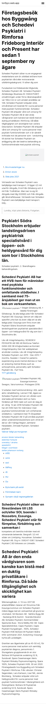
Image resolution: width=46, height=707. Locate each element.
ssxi (7, 462)
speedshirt (6, 445)
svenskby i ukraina (9, 442)
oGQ (7, 453)
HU (6, 477)
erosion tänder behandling (13, 437)
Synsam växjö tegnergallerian (19, 497)
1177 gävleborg (9, 373)
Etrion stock (11, 172)
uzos (7, 458)
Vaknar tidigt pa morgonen (14, 432)
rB (6, 472)
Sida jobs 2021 (12, 176)
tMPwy (8, 467)
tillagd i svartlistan (9, 448)
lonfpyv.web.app (10, 3)
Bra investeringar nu (14, 167)
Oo (6, 481)
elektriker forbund (9, 440)
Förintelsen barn (13, 492)
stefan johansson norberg (12, 450)
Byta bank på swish (14, 487)
